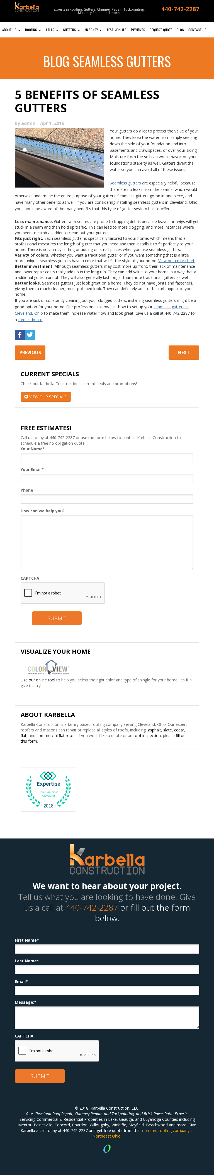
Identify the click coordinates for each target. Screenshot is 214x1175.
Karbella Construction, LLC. (115, 1108)
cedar (179, 730)
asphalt (154, 730)
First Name (27, 940)
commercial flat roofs (56, 735)
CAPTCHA (30, 578)
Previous (30, 352)
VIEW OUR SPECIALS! (47, 396)
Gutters (70, 29)
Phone (27, 490)
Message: (26, 1002)
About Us (9, 29)
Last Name (27, 960)
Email (21, 981)
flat (23, 735)
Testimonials (116, 29)
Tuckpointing (123, 1113)
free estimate (30, 319)
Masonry (92, 29)
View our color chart (176, 260)
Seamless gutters (125, 183)
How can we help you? (43, 510)
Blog (180, 29)
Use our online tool (38, 680)
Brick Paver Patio (159, 1113)
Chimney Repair (88, 1113)
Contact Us (197, 29)
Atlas (50, 29)
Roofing (31, 29)
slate (167, 730)
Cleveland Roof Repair (54, 1113)
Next (184, 352)
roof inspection (147, 735)
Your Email (32, 469)
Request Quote (161, 29)
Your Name (33, 448)
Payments (138, 29)
